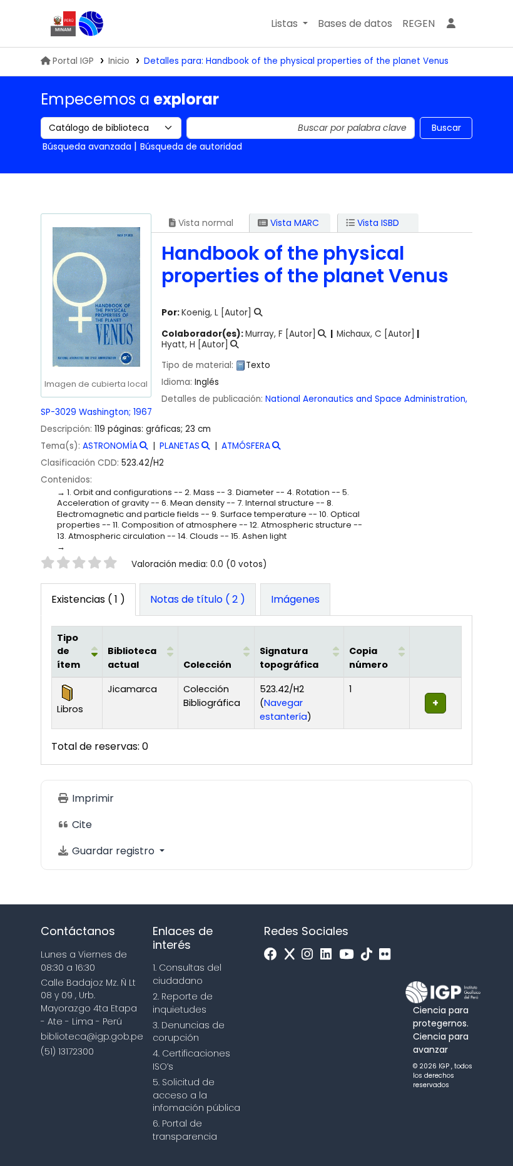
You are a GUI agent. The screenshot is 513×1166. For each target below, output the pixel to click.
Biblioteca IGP (91, 23)
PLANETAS (180, 446)
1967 (142, 412)
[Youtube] (349, 954)
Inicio (119, 61)
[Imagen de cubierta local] (95, 296)
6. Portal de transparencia (185, 1130)
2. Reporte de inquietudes (183, 1003)
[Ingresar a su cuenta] (451, 23)
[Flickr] (388, 954)
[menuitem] (418, 23)
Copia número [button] (368, 658)
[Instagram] (310, 954)
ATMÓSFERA (245, 446)
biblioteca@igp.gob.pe (92, 1036)
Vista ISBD (377, 223)
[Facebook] (273, 954)
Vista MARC (293, 223)
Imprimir (91, 798)
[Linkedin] (329, 954)
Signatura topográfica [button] (289, 658)
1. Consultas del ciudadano (187, 974)
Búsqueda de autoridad (191, 146)
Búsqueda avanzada (87, 146)
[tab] (198, 599)
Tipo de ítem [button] (68, 651)
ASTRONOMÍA (110, 446)
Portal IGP (73, 61)
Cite (80, 824)
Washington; (105, 412)
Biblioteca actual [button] (132, 658)
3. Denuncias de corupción (189, 1032)
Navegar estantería (283, 710)
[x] (293, 954)
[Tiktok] (369, 954)
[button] (289, 23)
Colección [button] (207, 664)
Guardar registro (113, 851)
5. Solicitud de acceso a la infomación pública (196, 1095)
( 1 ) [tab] (88, 599)
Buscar (446, 127)
